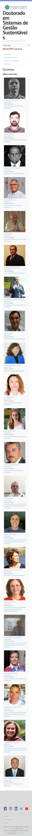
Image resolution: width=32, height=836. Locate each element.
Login (6, 822)
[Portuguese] (4, 49)
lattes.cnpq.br (7, 102)
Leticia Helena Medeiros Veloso (12, 365)
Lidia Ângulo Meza (9, 397)
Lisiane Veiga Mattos (9, 431)
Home (6, 816)
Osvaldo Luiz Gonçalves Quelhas (13, 637)
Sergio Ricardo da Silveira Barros (13, 707)
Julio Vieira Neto (8, 333)
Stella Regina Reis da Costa (11, 742)
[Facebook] (5, 810)
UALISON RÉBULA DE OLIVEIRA (12, 778)
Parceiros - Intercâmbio (11, 61)
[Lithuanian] (16, 49)
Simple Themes (20, 833)
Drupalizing (7, 831)
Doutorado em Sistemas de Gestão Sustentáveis (15, 25)
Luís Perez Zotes (8, 498)
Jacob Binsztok (8, 233)
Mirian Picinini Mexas (9, 601)
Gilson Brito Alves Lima (10, 200)
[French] (9, 49)
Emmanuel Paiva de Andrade (11, 168)
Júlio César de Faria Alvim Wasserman (14, 299)
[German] (11, 49)
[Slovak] (19, 49)
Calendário (8, 54)
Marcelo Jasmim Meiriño (10, 534)
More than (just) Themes (22, 831)
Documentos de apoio (11, 57)
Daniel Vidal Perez (9, 134)
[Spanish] (21, 49)
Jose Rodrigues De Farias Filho (12, 267)
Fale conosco (8, 819)
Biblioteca (8, 64)
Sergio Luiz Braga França (10, 673)
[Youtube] (26, 810)
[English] (6, 49)
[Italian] (14, 49)
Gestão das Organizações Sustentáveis (14, 173)
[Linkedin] (16, 810)
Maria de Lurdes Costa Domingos (13, 570)
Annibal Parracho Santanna (11, 100)
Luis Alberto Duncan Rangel (11, 464)
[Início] (16, 7)
